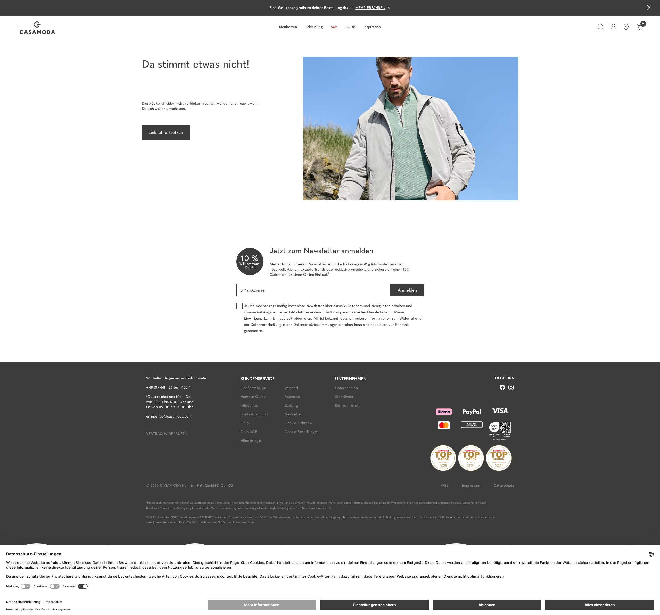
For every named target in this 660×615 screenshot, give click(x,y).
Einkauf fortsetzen (165, 132)
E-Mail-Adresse (252, 290)
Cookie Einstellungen (302, 432)
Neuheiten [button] (288, 27)
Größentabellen (253, 388)
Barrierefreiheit (347, 405)
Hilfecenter (249, 405)
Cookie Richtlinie (298, 423)
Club (245, 423)
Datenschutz (504, 485)
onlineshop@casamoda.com (169, 416)
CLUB (350, 27)
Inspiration (372, 27)
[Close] (649, 8)
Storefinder (344, 397)
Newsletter (293, 414)
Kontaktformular (254, 414)
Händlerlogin (251, 440)
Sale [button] (334, 27)
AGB (444, 485)
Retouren (292, 397)
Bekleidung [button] (314, 27)
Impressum (471, 485)
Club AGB (249, 432)
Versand (291, 388)
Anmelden (407, 290)
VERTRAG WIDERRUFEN (167, 433)
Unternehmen (346, 388)
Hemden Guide (253, 397)
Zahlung (291, 405)
